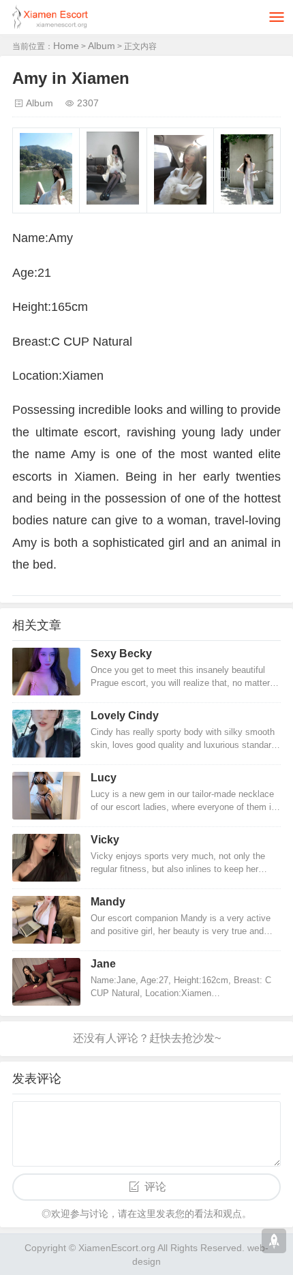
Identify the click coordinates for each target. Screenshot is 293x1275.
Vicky (105, 839)
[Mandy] (46, 920)
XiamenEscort (108, 1247)
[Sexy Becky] (46, 671)
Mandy (108, 901)
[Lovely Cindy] (46, 734)
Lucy (104, 777)
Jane (103, 964)
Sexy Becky (121, 653)
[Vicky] (46, 858)
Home (66, 45)
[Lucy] (46, 796)
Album (101, 45)
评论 (155, 1186)
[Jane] (46, 982)
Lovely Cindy (125, 715)
